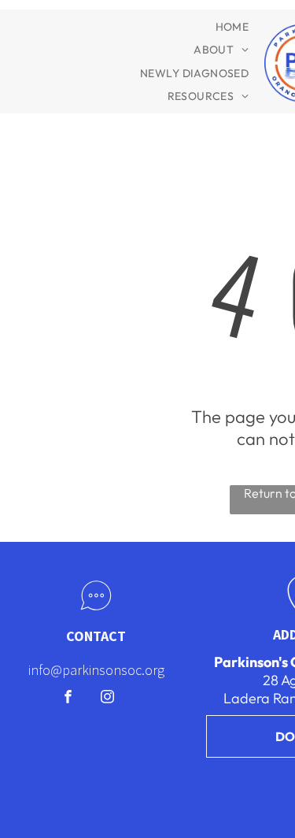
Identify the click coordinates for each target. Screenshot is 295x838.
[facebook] (68, 698)
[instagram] (107, 698)
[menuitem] (232, 27)
